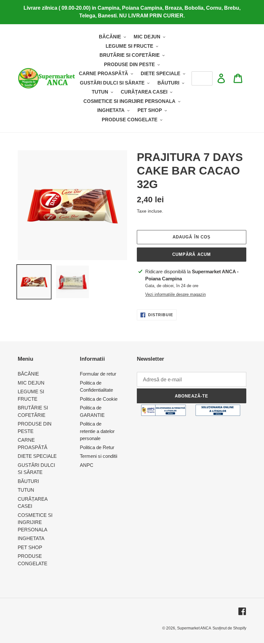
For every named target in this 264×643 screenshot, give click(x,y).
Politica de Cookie (99, 399)
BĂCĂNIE (28, 374)
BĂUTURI (28, 481)
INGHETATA (31, 538)
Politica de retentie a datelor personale (97, 431)
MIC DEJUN (31, 383)
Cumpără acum (191, 254)
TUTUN (26, 490)
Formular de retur (98, 374)
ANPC (86, 465)
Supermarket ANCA (194, 628)
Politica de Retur (97, 447)
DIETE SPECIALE (37, 456)
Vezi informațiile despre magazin (175, 294)
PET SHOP (30, 547)
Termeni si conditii (98, 456)
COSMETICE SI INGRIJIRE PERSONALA (35, 522)
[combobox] (202, 78)
